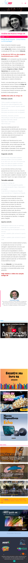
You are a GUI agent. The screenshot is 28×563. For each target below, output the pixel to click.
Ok (14, 561)
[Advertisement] (14, 354)
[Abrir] (25, 3)
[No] (26, 559)
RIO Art (6, 499)
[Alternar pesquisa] (22, 3)
